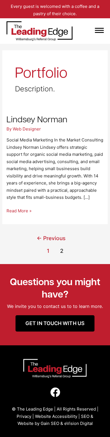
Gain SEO (50, 423)
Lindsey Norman (36, 118)
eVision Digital (78, 423)
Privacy (24, 416)
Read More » (19, 210)
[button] (89, 31)
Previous (51, 238)
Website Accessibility (56, 416)
